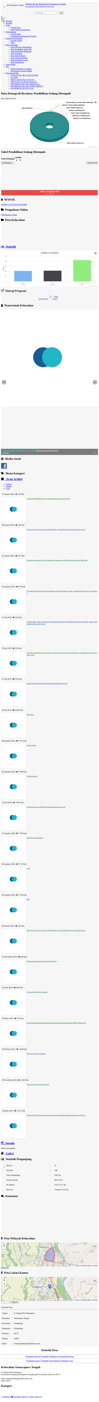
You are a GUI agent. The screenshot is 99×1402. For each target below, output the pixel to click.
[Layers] (95, 1246)
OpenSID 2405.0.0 (20, 1397)
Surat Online (10, 64)
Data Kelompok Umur (19, 60)
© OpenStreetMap (85, 1265)
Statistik (10, 246)
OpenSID (94, 1265)
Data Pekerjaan (16, 54)
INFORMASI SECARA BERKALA (25, 84)
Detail (14, 1302)
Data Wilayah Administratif (21, 47)
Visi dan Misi (16, 34)
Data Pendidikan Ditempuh (21, 51)
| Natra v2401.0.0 (35, 1397)
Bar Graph (5, 99)
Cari (61, 13)
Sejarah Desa (16, 28)
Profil (8, 25)
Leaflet (77, 1265)
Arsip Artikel (13, 479)
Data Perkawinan (17, 62)
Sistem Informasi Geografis (21, 69)
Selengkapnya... (7, 163)
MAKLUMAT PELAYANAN (22, 80)
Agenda (9, 1143)
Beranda (9, 21)
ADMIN (4, 205)
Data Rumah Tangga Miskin (21, 71)
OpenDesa (7, 1397)
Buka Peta (5, 1268)
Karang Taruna (16, 41)
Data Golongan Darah (19, 58)
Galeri (9, 1153)
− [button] (4, 1249)
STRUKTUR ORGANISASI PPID (24, 75)
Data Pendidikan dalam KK (21, 49)
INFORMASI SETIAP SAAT (22, 88)
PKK (13, 43)
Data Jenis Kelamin (18, 56)
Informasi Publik (12, 73)
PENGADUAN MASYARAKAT (24, 82)
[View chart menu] (95, 102)
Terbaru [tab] (9, 484)
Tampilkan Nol (92, 163)
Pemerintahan (11, 32)
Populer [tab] (9, 486)
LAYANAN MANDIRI (17, 205)
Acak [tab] (8, 488)
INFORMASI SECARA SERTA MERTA (27, 86)
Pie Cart (13, 99)
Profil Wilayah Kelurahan (20, 30)
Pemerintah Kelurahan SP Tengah (23, 36)
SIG (7, 67)
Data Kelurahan (12, 45)
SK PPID (14, 77)
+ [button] (4, 1245)
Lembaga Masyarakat (14, 38)
